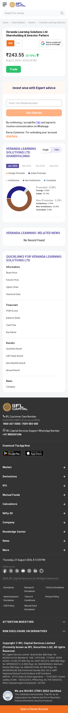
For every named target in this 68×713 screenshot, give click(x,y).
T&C (34, 370)
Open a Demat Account (34, 361)
